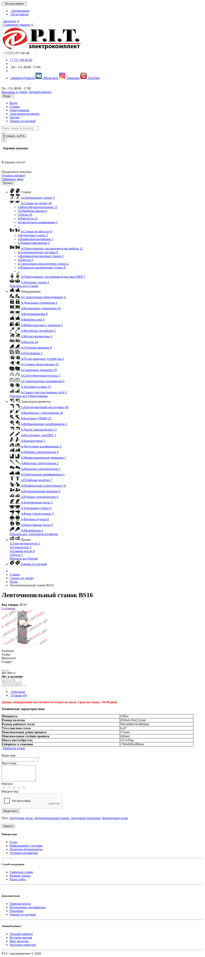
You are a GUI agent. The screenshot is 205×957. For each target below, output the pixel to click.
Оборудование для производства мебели (52, 248)
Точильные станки (36, 508)
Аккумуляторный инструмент (44, 407)
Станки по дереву (36, 203)
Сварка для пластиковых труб (44, 392)
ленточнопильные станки (51, 818)
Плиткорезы (31, 353)
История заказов (21, 937)
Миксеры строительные (39, 463)
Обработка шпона (32, 211)
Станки (15, 106)
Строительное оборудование (43, 297)
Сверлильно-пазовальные (38, 222)
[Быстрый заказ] (24, 685)
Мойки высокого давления (41, 325)
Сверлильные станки (38, 197)
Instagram (72, 78)
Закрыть (8, 826)
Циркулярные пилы (37, 525)
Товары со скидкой (23, 121)
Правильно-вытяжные (35, 239)
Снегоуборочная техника (40, 375)
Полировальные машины (40, 491)
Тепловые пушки (36, 386)
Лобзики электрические (39, 452)
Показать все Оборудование (29, 396)
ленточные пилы (21, 818)
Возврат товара (20, 875)
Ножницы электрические (40, 468)
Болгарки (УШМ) (36, 418)
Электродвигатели (25, 543)
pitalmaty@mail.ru (22, 78)
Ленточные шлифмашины (41, 446)
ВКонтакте (50, 78)
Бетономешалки (34, 314)
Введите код (10, 791)
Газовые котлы (22, 551)
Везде (13, 103)
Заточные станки (35, 282)
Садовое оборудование (40, 364)
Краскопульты (33, 440)
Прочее (15, 117)
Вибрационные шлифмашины (44, 424)
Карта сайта (18, 879)
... (19, 226)
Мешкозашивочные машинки (43, 457)
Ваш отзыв (9, 763)
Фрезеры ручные (35, 519)
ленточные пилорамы (85, 818)
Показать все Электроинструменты (34, 534)
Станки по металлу (36, 231)
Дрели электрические (39, 429)
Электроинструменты (24, 113)
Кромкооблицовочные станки (40, 256)
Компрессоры (32, 319)
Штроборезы (32, 530)
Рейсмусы (28, 218)
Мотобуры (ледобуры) (38, 330)
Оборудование (19, 110)
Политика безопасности (26, 849)
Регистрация (19, 14)
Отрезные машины (36, 347)
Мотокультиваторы (36, 336)
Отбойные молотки (36, 480)
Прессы (25, 260)
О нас (13, 842)
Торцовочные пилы (37, 502)
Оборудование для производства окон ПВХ (53, 276)
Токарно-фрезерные (34, 243)
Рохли (16, 555)
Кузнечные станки (33, 235)
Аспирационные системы (38, 252)
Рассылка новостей (23, 944)
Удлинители (20, 547)
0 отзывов (8, 608)
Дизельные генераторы (39, 302)
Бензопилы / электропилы (42, 412)
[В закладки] (3, 670)
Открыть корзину (13, 175)
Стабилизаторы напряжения (42, 381)
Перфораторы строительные (43, 485)
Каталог (8, 183)
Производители (20, 903)
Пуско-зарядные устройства (42, 358)
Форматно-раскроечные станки (41, 267)
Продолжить (10, 811)
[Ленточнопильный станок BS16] (25, 643)
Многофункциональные (37, 207)
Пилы (25, 214)
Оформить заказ (12, 179)
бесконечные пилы (115, 818)
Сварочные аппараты (39, 370)
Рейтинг (7, 783)
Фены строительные (37, 513)
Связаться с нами (21, 872)
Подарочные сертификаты (28, 907)
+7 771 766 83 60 (21, 60)
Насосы (29, 342)
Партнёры (16, 911)
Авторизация (19, 10)
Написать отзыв (13, 748)
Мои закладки (19, 941)
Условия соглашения (24, 853)
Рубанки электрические (39, 497)
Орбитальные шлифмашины (43, 474)
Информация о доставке (26, 845)
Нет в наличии (12, 684)
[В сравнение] (7, 670)
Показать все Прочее (24, 558)
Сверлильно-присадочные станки (43, 263)
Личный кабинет (21, 934)
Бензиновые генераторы (41, 308)
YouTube (93, 78)
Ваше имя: (9, 755)
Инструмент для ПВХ (38, 435)
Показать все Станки (24, 286)
